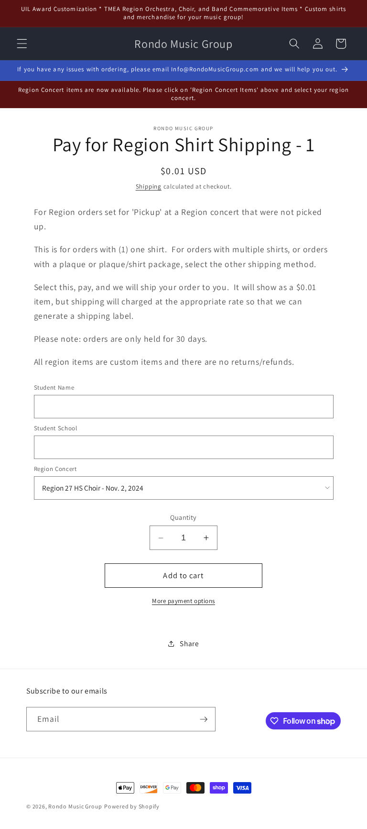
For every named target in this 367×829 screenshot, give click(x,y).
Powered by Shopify (132, 806)
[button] (22, 43)
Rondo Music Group (75, 806)
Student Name (54, 387)
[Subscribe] (203, 719)
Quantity (183, 517)
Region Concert (55, 469)
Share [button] (189, 643)
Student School (55, 428)
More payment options (183, 601)
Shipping (149, 186)
